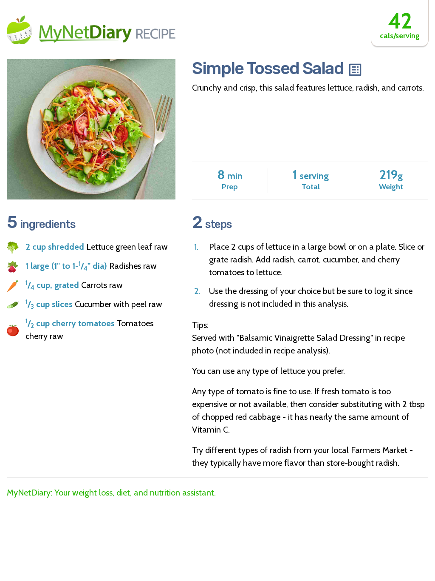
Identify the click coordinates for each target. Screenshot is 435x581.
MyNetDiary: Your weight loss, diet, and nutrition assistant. (111, 492)
